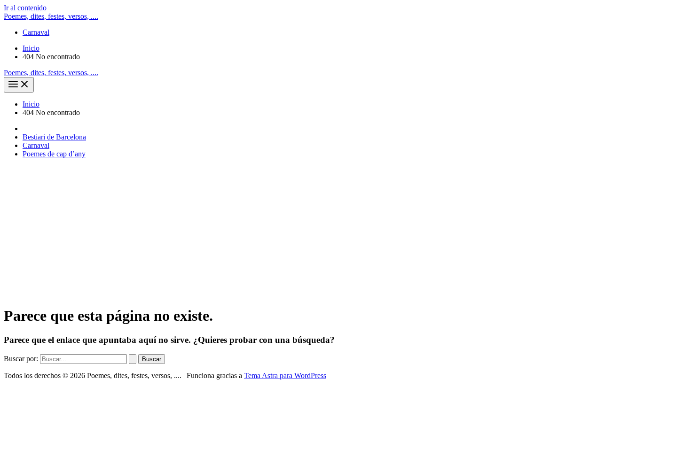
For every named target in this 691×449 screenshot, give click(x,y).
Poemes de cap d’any (54, 154)
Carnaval (36, 32)
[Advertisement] (345, 231)
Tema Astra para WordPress (285, 375)
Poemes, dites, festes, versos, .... (51, 16)
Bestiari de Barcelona (54, 137)
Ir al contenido (25, 8)
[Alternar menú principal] (19, 85)
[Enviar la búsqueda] (132, 359)
